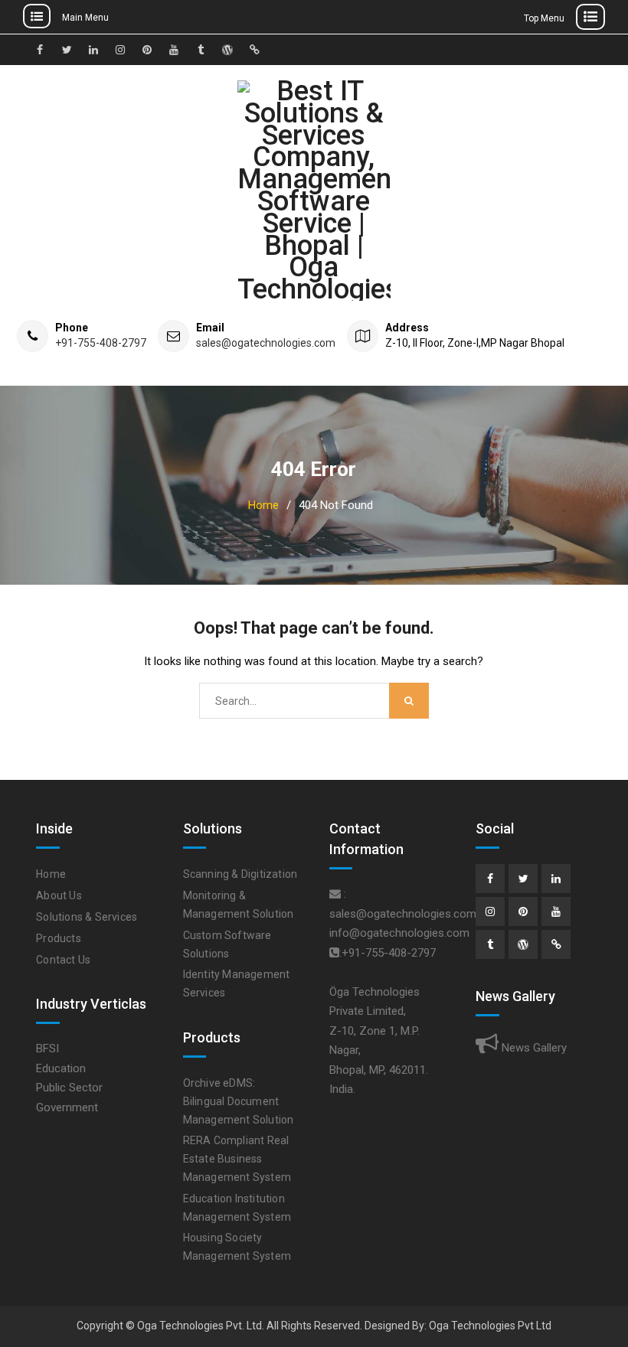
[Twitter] (523, 878)
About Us (59, 895)
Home (51, 874)
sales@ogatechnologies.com (265, 343)
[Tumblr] (490, 944)
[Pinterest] (523, 911)
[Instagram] (490, 911)
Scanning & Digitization (240, 874)
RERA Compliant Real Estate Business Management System (237, 1158)
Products (58, 938)
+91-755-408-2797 (100, 343)
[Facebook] (490, 878)
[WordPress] (523, 944)
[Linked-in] (556, 878)
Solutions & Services (86, 917)
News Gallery (533, 1048)
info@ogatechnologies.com (399, 933)
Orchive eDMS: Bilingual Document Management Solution (238, 1101)
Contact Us (63, 960)
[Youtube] (556, 911)
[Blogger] (556, 944)
